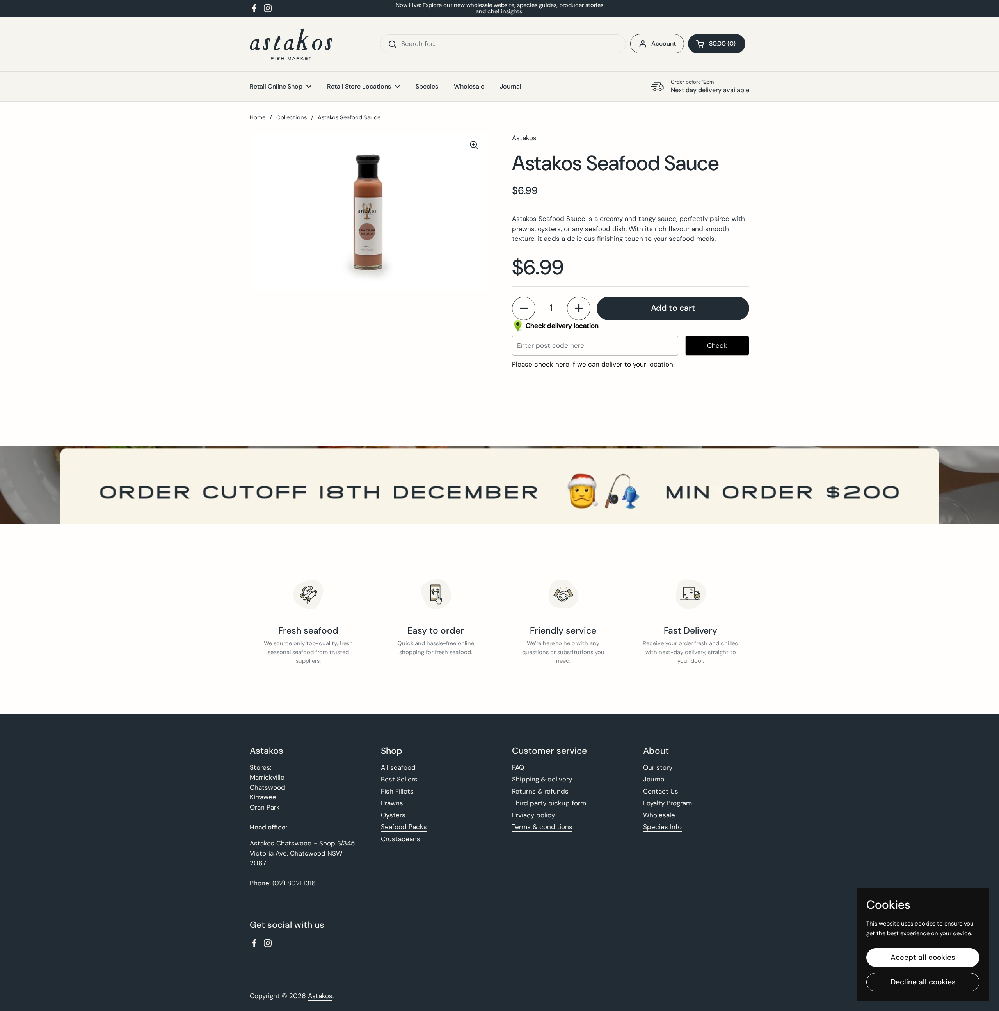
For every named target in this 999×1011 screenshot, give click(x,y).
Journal (654, 779)
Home (257, 117)
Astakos (320, 995)
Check (717, 345)
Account (663, 43)
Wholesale (659, 815)
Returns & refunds (540, 791)
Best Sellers (399, 779)
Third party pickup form (549, 803)
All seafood (398, 767)
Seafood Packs (404, 826)
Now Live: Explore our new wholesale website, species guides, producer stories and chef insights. (499, 8)
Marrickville (267, 777)
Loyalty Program (667, 803)
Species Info (662, 826)
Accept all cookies (923, 957)
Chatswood (267, 787)
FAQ (518, 767)
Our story (657, 767)
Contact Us (660, 791)
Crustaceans (400, 839)
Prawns (392, 803)
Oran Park (265, 807)
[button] (716, 43)
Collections (291, 117)
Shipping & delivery (542, 779)
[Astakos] (291, 44)
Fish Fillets (397, 791)
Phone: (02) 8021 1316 (283, 883)
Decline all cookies (923, 982)
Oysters (393, 815)
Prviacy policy (533, 815)
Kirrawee (263, 797)
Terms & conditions (542, 826)
